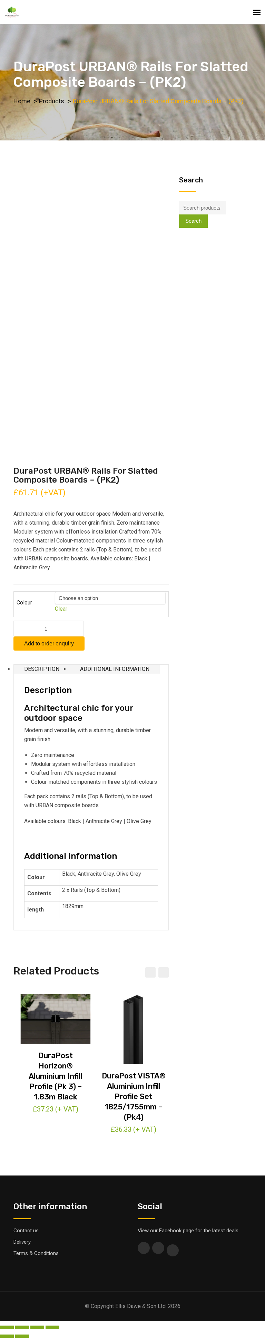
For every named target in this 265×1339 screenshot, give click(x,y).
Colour (24, 602)
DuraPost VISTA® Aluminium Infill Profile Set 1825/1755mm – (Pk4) (134, 1096)
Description (41, 669)
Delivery (22, 1242)
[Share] (22, 1327)
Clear (61, 608)
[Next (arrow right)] (22, 1336)
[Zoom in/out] (52, 1327)
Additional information (114, 669)
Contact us (26, 1230)
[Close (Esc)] (7, 1327)
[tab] (42, 669)
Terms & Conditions (36, 1253)
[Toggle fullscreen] (37, 1327)
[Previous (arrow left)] (7, 1336)
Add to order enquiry (49, 643)
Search (193, 221)
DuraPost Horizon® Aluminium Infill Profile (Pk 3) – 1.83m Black (55, 1076)
